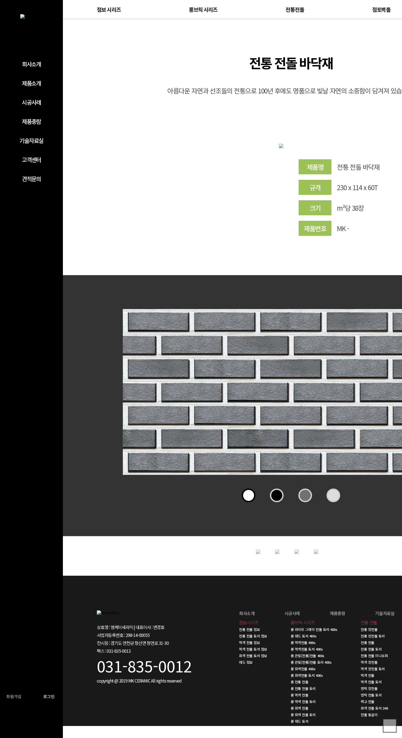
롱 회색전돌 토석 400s (307, 675)
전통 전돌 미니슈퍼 (374, 655)
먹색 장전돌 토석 (373, 668)
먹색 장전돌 (369, 662)
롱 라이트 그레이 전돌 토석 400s (314, 629)
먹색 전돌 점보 (249, 642)
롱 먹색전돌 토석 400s (307, 649)
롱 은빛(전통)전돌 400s (307, 655)
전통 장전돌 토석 (373, 636)
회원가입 (14, 696)
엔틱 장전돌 (369, 688)
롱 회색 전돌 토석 (303, 714)
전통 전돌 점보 (249, 629)
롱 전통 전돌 (299, 681)
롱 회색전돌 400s (303, 668)
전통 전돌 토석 (371, 649)
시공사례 (31, 102)
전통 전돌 (367, 642)
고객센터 (31, 159)
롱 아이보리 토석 (303, 734)
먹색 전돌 (367, 675)
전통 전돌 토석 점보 (253, 636)
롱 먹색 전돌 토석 (303, 701)
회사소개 (31, 64)
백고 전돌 (367, 701)
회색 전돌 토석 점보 (253, 655)
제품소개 (31, 83)
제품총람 (31, 121)
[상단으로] (390, 726)
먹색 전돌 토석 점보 (253, 649)
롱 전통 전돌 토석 (303, 688)
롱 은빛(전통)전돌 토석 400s (311, 662)
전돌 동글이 (369, 714)
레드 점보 (246, 662)
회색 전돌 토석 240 (374, 708)
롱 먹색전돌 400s (303, 642)
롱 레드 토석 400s (303, 636)
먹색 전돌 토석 (371, 681)
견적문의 (31, 179)
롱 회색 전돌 (299, 708)
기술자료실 (31, 140)
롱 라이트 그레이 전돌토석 (309, 727)
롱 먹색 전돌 (299, 695)
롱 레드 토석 (299, 721)
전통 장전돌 (369, 629)
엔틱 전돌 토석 (371, 695)
